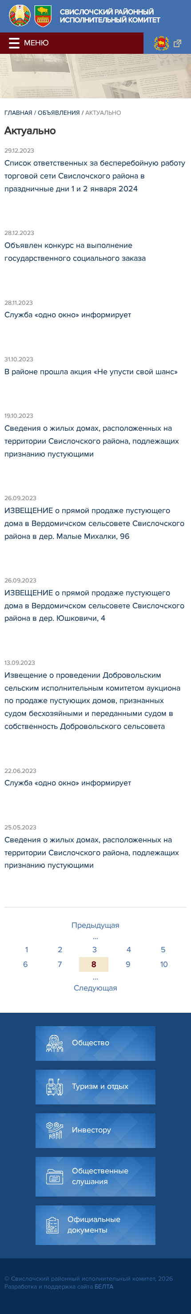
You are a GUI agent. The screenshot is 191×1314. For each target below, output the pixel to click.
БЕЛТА (104, 1286)
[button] (15, 43)
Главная (18, 113)
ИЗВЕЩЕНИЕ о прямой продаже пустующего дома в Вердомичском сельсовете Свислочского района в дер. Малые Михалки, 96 (94, 523)
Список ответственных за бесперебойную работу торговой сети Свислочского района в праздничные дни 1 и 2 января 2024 (94, 176)
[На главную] (20, 15)
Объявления (59, 113)
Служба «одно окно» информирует (67, 314)
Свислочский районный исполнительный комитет (110, 16)
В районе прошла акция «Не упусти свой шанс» (91, 371)
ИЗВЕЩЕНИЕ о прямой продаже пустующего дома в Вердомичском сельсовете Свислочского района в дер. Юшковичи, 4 (94, 605)
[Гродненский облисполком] (167, 43)
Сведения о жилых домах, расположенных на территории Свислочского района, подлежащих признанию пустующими (91, 441)
